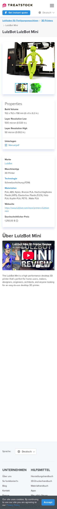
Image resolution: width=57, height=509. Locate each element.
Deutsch (47, 12)
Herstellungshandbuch (42, 476)
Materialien (10, 188)
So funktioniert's (10, 481)
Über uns (7, 476)
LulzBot (8, 163)
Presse (5, 495)
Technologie (11, 178)
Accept (48, 502)
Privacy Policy (13, 505)
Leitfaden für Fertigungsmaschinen (20, 20)
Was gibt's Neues (39, 495)
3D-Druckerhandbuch (41, 481)
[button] (51, 45)
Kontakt (6, 490)
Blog (4, 486)
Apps (33, 490)
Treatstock (17, 5)
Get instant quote (18, 12)
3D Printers (47, 20)
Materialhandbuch (39, 486)
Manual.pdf (14, 145)
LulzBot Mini (11, 25)
